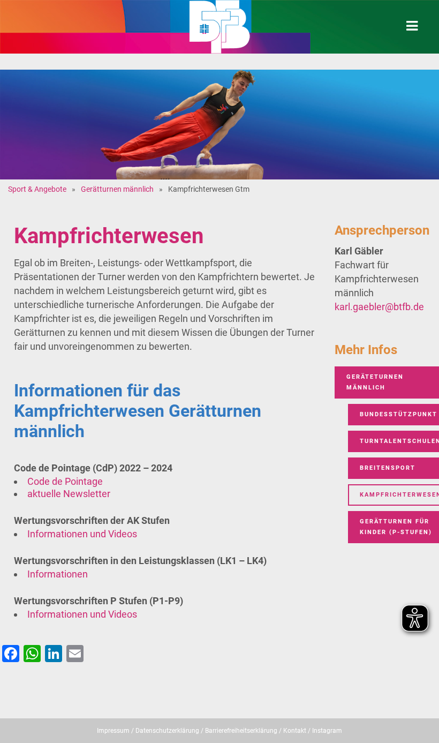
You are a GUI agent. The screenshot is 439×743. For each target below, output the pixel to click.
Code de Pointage (65, 481)
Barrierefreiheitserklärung (241, 730)
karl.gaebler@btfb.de (379, 306)
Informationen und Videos (82, 533)
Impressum (113, 730)
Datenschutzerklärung (167, 730)
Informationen (57, 574)
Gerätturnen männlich (117, 189)
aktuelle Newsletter (68, 493)
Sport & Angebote (37, 189)
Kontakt (294, 730)
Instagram (327, 730)
